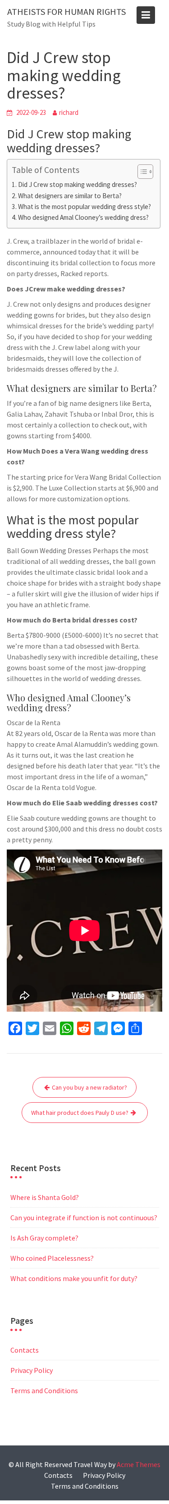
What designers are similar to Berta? (70, 195)
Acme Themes (138, 1464)
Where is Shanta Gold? (44, 1197)
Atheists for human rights (66, 11)
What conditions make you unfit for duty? (73, 1278)
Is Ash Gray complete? (44, 1237)
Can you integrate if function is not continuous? (83, 1217)
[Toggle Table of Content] (141, 171)
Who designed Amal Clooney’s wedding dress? (83, 217)
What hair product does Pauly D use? (79, 1113)
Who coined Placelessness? (52, 1258)
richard (68, 112)
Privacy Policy (31, 1370)
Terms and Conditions (44, 1390)
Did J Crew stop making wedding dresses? (77, 184)
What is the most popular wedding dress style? (84, 206)
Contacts (24, 1349)
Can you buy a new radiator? (89, 1087)
